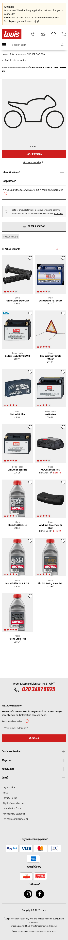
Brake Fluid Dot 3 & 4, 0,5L (17, 583)
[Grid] (57, 248)
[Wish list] (53, 34)
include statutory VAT (23, 919)
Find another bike (32, 162)
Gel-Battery (50, 414)
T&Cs (5, 792)
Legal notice (9, 787)
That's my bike (34, 154)
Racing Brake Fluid (17, 639)
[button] (62, 44)
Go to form (58, 213)
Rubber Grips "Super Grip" (17, 300)
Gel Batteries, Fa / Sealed (50, 300)
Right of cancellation (13, 803)
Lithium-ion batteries (17, 470)
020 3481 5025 (38, 689)
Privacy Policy (10, 798)
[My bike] (43, 34)
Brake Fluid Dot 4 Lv (17, 525)
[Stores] (32, 34)
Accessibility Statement (14, 813)
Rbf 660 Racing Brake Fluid (50, 583)
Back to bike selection (15, 60)
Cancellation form (12, 808)
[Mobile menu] (4, 44)
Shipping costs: (18, 926)
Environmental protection (16, 819)
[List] (63, 249)
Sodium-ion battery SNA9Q (17, 356)
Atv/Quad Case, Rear (50, 470)
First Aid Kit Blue (17, 414)
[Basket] (63, 34)
